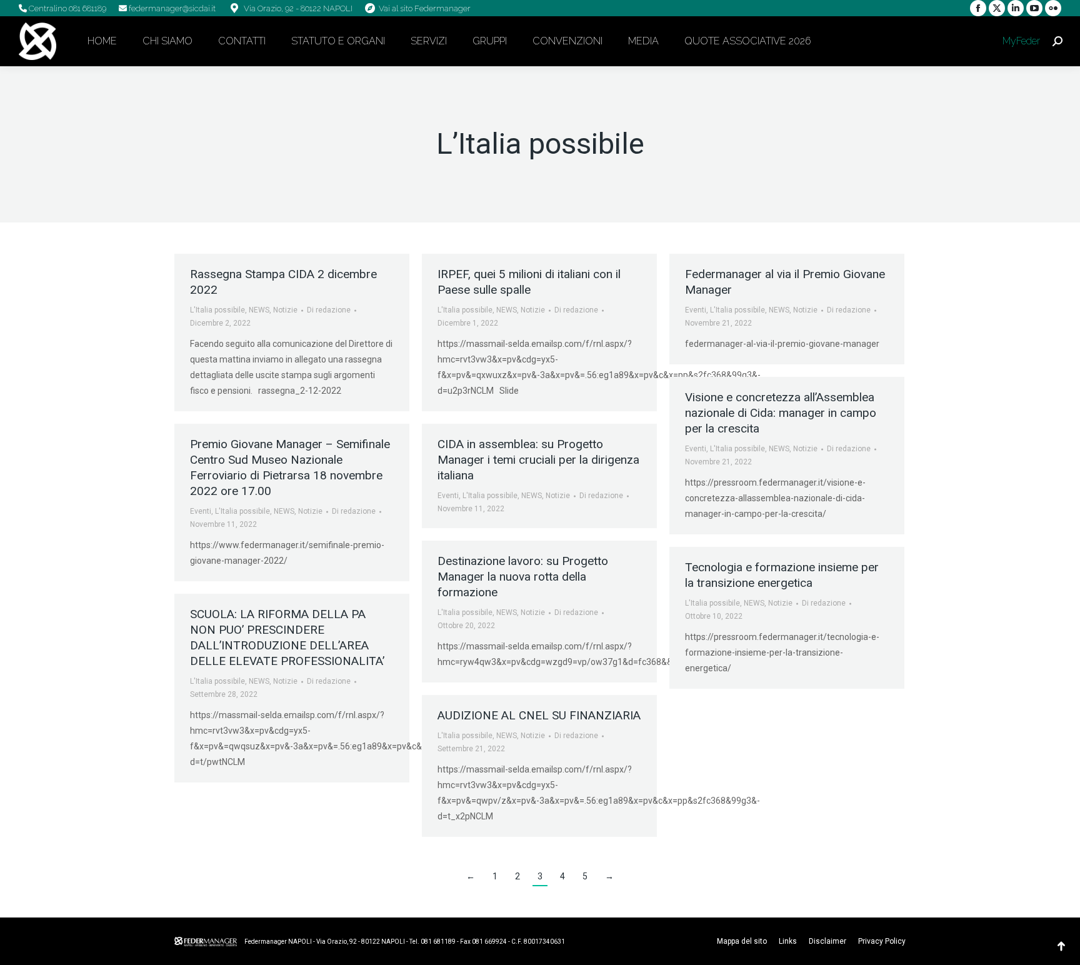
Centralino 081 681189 (66, 8)
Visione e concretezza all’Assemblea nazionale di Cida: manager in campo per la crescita (780, 413)
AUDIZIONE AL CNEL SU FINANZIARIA (539, 715)
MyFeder (1020, 41)
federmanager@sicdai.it (171, 8)
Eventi (695, 310)
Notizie (285, 310)
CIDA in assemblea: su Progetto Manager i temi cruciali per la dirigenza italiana (538, 459)
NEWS (259, 310)
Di (329, 310)
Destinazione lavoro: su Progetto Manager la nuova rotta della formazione (523, 576)
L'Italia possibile (217, 310)
